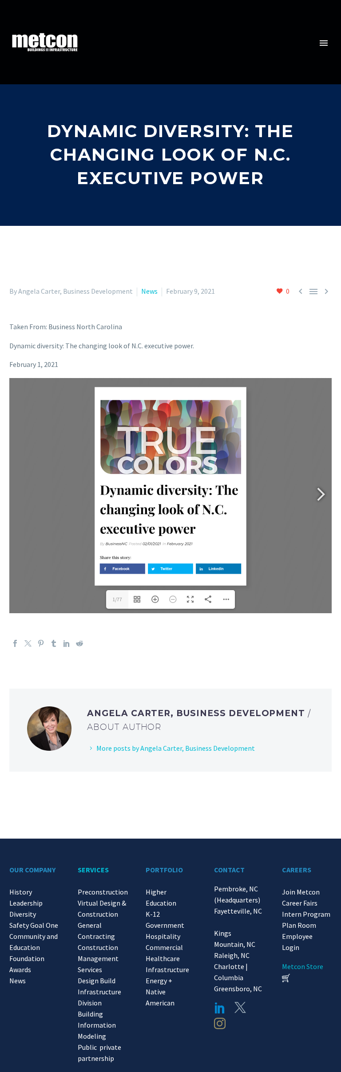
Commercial (164, 947)
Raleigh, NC (232, 955)
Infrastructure (167, 969)
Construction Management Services (98, 958)
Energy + (159, 980)
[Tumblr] (53, 643)
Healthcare (163, 958)
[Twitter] (28, 643)
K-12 (153, 914)
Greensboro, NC (238, 988)
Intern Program (306, 914)
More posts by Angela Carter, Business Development (175, 748)
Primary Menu (324, 43)
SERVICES (93, 869)
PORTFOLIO (164, 869)
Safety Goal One (33, 925)
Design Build (96, 980)
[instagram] (220, 1023)
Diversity (22, 914)
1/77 (117, 599)
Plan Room (299, 925)
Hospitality (163, 936)
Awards (20, 969)
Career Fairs (299, 903)
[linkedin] (220, 1007)
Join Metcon (301, 891)
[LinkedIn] (66, 643)
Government (165, 925)
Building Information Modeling (97, 1024)
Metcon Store (302, 966)
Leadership (26, 903)
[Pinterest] (40, 643)
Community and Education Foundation (33, 947)
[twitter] (240, 1007)
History (20, 891)
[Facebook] (15, 643)
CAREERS (296, 869)
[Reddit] (79, 643)
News (149, 291)
